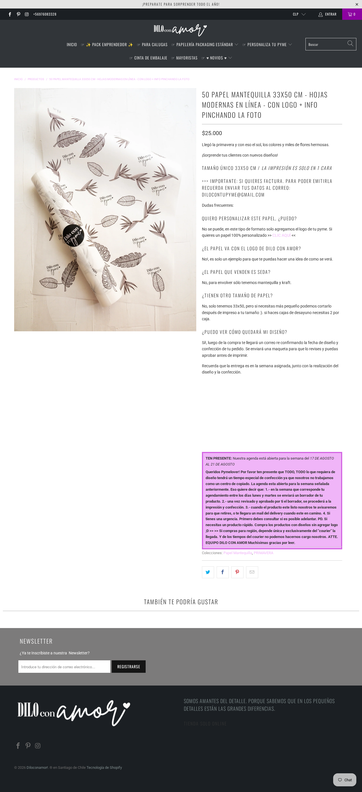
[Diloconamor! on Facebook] (9, 14)
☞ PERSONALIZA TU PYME (265, 44)
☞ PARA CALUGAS (152, 44)
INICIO (72, 44)
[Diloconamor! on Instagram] (26, 14)
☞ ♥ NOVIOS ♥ (214, 58)
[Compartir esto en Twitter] (208, 572)
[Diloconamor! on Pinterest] (18, 14)
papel (207, 383)
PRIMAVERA (263, 553)
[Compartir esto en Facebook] (223, 572)
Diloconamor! (37, 767)
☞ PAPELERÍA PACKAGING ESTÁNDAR (202, 44)
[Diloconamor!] (181, 30)
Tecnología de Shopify (104, 767)
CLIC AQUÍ (281, 235)
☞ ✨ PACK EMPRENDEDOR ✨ (107, 44)
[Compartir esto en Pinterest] (237, 572)
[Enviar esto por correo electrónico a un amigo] (252, 572)
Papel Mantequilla (237, 553)
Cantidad (211, 432)
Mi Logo (209, 407)
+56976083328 (45, 14)
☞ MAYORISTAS (184, 58)
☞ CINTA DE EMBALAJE (148, 58)
